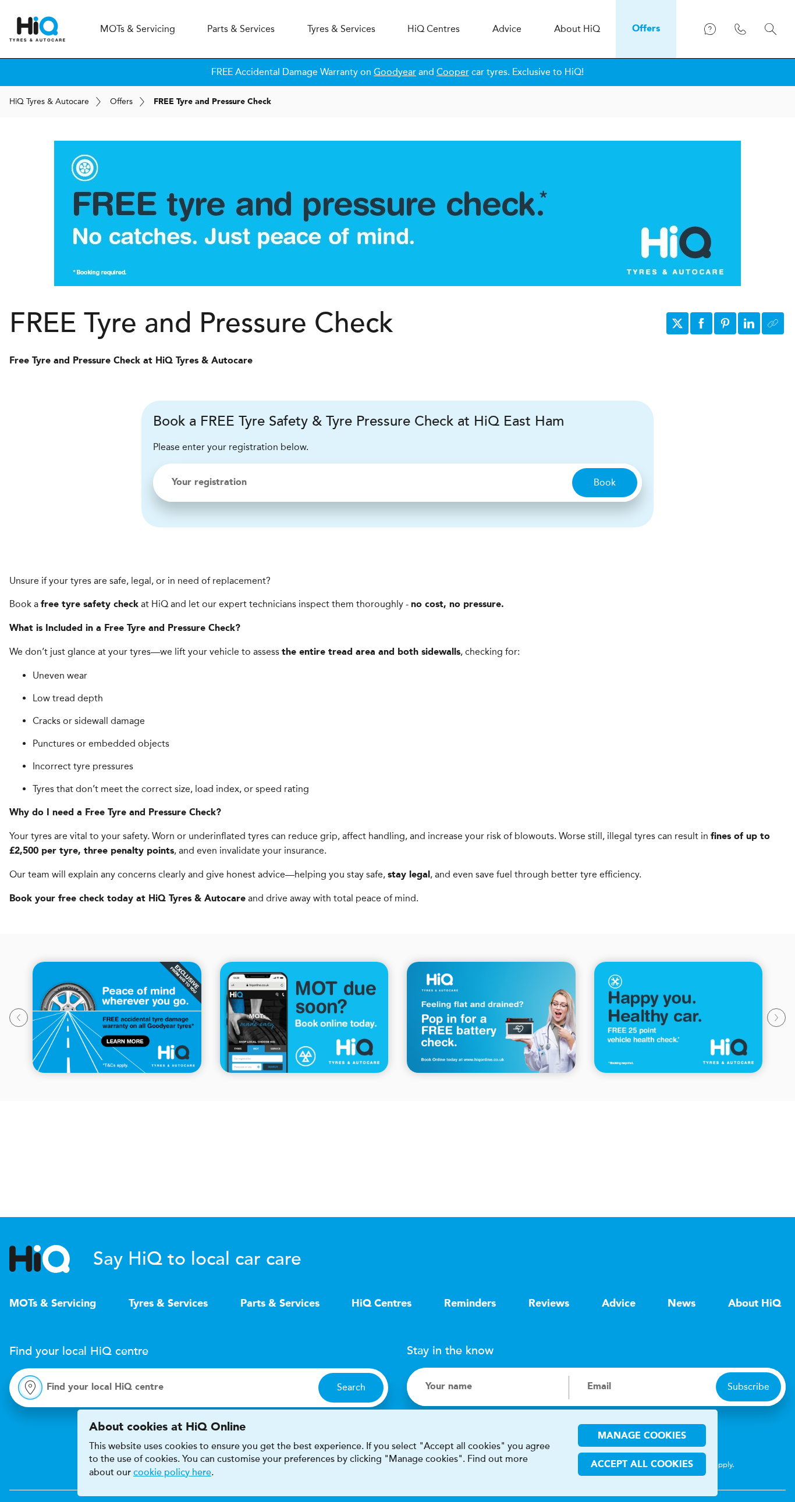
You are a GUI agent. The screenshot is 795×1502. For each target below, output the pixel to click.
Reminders (470, 1303)
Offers (121, 101)
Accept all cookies (642, 1464)
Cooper (452, 71)
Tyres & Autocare (49, 101)
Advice (619, 1303)
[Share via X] (677, 323)
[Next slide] (776, 1017)
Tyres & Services (168, 1303)
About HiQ (754, 1303)
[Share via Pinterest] (725, 323)
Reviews (548, 1303)
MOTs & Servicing (52, 1303)
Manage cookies (642, 1436)
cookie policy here (172, 1472)
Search (351, 1387)
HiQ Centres (381, 1303)
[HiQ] (51, 1259)
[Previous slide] (18, 1017)
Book (605, 482)
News (681, 1303)
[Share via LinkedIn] (749, 323)
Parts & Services (280, 1303)
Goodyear (395, 71)
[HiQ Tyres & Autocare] (37, 29)
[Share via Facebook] (701, 323)
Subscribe (748, 1386)
